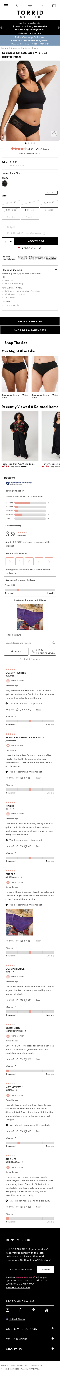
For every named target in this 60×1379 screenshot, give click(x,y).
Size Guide (52, 193)
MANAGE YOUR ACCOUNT (18, 1287)
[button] (25, 143)
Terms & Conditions (19, 1365)
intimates (14, 48)
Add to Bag (36, 241)
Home (3, 48)
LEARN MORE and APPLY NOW (20, 1284)
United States (17, 1319)
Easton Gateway (31, 233)
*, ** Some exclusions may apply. (20, 1369)
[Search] (18, 6)
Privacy (4, 1365)
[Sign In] (42, 6)
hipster (35, 48)
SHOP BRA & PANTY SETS (30, 330)
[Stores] (30, 6)
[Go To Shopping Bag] (54, 6)
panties (25, 48)
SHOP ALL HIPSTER (30, 321)
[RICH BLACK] (5, 183)
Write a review (42, 149)
